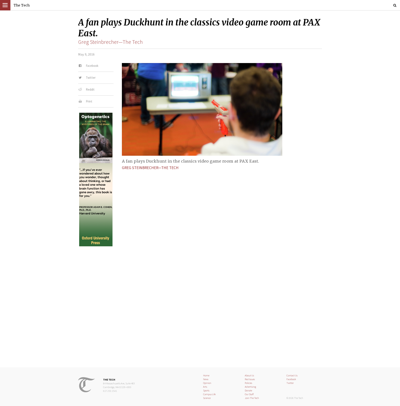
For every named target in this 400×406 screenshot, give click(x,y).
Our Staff (249, 394)
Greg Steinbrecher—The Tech (110, 42)
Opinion (207, 382)
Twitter (290, 382)
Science (207, 398)
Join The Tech (252, 398)
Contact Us (292, 375)
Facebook (291, 379)
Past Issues (250, 379)
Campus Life (209, 394)
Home (206, 375)
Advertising (250, 386)
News (205, 379)
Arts (205, 386)
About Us (249, 375)
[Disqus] (200, 303)
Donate (248, 390)
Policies (248, 382)
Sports (206, 390)
